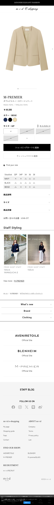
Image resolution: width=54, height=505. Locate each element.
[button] (52, 49)
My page (6, 426)
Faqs (5, 435)
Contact (6, 439)
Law (30, 439)
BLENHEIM (31, 453)
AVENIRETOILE (8, 453)
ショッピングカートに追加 (27, 147)
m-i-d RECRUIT (8, 470)
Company (32, 426)
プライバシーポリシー (13, 500)
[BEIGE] (27, 49)
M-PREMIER (12, 97)
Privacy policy (33, 435)
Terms (31, 431)
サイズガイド (45, 126)
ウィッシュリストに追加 (27, 155)
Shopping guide (9, 431)
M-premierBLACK (34, 457)
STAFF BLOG (27, 389)
